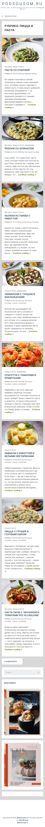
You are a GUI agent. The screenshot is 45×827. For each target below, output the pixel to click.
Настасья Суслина (32, 152)
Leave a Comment (19, 303)
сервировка (29, 145)
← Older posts (10, 661)
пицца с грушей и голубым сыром (17, 533)
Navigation (10, 16)
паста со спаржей (17, 70)
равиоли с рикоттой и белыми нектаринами (19, 455)
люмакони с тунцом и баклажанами (20, 295)
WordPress (23, 820)
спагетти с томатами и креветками (20, 376)
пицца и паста (18, 67)
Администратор (30, 74)
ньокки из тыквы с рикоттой (17, 217)
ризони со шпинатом (19, 148)
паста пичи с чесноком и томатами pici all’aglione (22, 614)
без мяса (8, 67)
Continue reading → (27, 174)
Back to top (21, 823)
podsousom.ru (22, 3)
